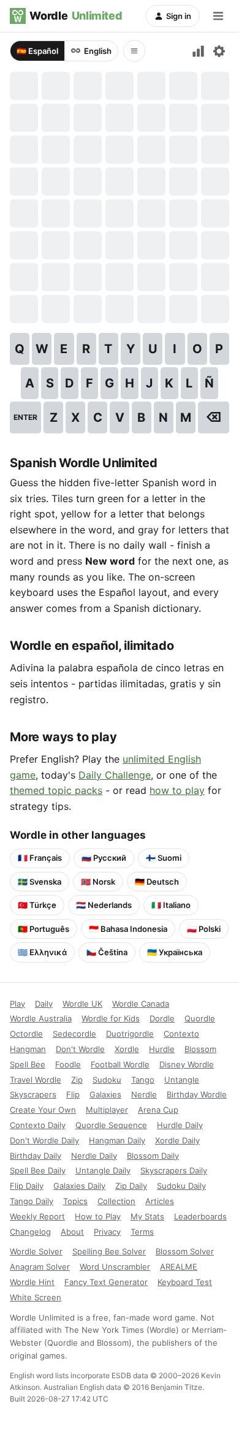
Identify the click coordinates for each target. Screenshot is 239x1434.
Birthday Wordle (197, 1094)
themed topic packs (56, 790)
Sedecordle (74, 1034)
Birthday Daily (35, 1156)
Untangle (181, 1080)
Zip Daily (131, 1186)
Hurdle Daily (180, 1125)
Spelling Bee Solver (109, 1251)
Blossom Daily (153, 1156)
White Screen (35, 1297)
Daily (44, 1004)
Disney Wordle (186, 1064)
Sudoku (107, 1080)
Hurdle (162, 1049)
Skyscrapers (33, 1094)
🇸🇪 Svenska (39, 882)
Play (17, 1004)
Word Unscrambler (115, 1267)
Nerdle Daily (94, 1156)
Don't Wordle (80, 1049)
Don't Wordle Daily (44, 1140)
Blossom (200, 1049)
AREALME (178, 1267)
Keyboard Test (184, 1282)
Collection (116, 1201)
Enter (25, 417)
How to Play (98, 1216)
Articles (159, 1201)
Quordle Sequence (111, 1125)
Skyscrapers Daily (173, 1170)
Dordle (162, 1018)
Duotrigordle (130, 1034)
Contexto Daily (38, 1125)
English (98, 51)
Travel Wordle (35, 1080)
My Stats (147, 1216)
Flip (73, 1094)
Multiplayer (107, 1110)
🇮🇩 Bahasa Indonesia (128, 929)
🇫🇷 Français (40, 858)
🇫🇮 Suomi (163, 858)
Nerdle (144, 1094)
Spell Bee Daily (38, 1170)
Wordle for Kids (111, 1018)
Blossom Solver (185, 1251)
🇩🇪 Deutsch (157, 882)
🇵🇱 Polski (204, 929)
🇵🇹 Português (43, 929)
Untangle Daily (103, 1170)
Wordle (75, 15)
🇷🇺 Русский (104, 858)
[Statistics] (198, 51)
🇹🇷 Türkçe (37, 905)
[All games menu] (134, 51)
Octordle (26, 1034)
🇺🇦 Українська (174, 952)
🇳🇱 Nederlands (104, 905)
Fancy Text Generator (106, 1282)
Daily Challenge (114, 775)
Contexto (181, 1034)
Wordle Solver (36, 1251)
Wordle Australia (41, 1018)
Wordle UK (82, 1004)
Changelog (30, 1232)
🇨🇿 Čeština (106, 952)
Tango (142, 1080)
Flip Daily (27, 1186)
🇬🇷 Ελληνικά (42, 952)
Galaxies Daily (79, 1186)
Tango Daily (31, 1201)
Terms (142, 1232)
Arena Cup (158, 1110)
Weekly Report (37, 1216)
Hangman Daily (117, 1140)
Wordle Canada (140, 1004)
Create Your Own (43, 1110)
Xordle (127, 1049)
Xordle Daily (177, 1140)
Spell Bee (27, 1064)
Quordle (199, 1018)
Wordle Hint (32, 1282)
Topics (75, 1201)
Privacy (107, 1232)
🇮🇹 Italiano (171, 905)
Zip (77, 1080)
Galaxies (105, 1094)
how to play (177, 790)
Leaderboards (200, 1216)
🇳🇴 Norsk (98, 882)
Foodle (68, 1064)
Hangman (28, 1049)
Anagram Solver (40, 1267)
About (72, 1232)
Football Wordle (120, 1064)
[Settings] (218, 51)
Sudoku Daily (181, 1186)
